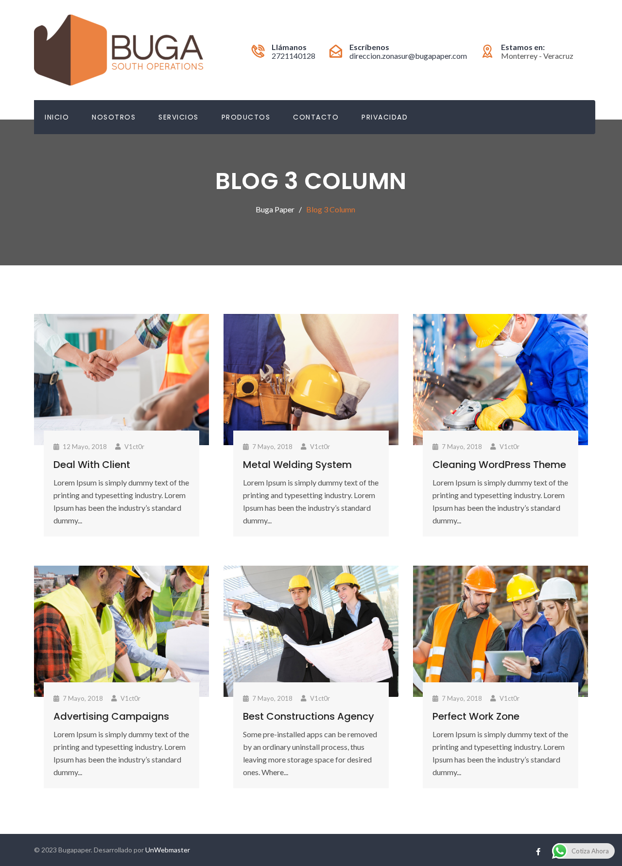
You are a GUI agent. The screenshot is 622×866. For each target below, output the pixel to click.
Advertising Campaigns (111, 716)
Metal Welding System (297, 464)
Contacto (316, 117)
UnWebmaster (167, 850)
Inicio (57, 117)
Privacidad (385, 117)
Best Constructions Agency (308, 716)
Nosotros (114, 117)
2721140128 (293, 55)
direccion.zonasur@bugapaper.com (408, 55)
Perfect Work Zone (475, 716)
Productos (246, 117)
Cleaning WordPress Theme (499, 464)
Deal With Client (91, 464)
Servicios (178, 117)
